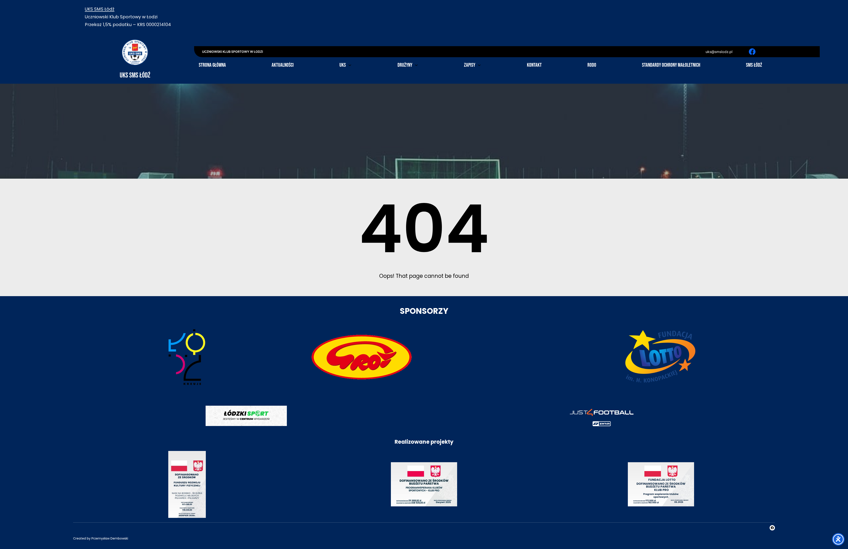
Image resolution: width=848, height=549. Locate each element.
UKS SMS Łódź (99, 9)
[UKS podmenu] (349, 64)
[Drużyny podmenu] (416, 64)
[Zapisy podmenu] (479, 64)
